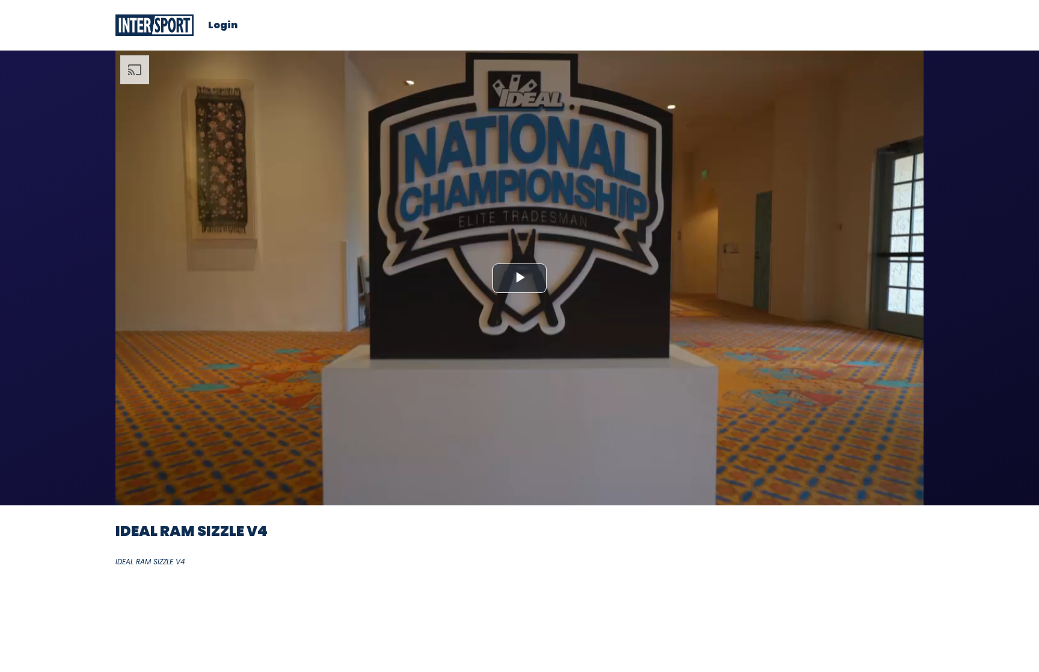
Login (223, 25)
